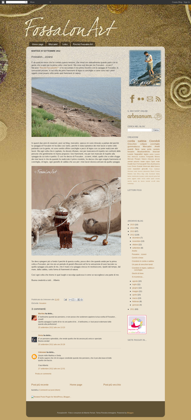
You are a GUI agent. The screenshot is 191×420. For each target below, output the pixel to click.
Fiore (151, 169)
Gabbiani (157, 169)
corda (131, 141)
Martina (41, 313)
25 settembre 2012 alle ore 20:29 (51, 344)
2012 (132, 235)
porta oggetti (132, 178)
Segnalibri (138, 154)
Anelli (157, 146)
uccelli (153, 181)
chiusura (151, 159)
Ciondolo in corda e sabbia (143, 261)
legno (146, 154)
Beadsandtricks (143, 152)
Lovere (130, 154)
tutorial (148, 181)
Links (65, 44)
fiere (137, 149)
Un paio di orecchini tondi (142, 264)
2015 (132, 225)
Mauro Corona (155, 171)
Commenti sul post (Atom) (49, 390)
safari (148, 178)
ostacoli (150, 176)
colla (146, 174)
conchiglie (155, 144)
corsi (129, 169)
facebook (152, 174)
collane (143, 144)
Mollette (130, 174)
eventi (130, 149)
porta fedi (157, 176)
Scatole (139, 166)
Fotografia (149, 156)
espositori (136, 169)
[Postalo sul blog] (73, 299)
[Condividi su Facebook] (78, 299)
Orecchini (132, 144)
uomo (152, 154)
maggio (135, 291)
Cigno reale (155, 161)
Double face (132, 164)
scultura (142, 156)
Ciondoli (154, 141)
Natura (144, 159)
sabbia (142, 141)
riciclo (143, 178)
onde (146, 176)
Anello (134, 251)
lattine (129, 176)
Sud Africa (137, 174)
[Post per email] (65, 299)
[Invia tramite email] (70, 299)
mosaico (141, 176)
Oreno (134, 166)
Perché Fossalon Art (83, 44)
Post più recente (39, 384)
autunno (136, 161)
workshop (131, 183)
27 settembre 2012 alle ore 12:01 (51, 369)
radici (139, 178)
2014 (132, 228)
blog (143, 174)
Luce (129, 166)
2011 (132, 309)
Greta (40, 335)
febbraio (136, 301)
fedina (158, 174)
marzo (135, 298)
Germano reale (132, 171)
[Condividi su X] (75, 299)
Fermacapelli (141, 164)
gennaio (136, 305)
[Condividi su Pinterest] (81, 299)
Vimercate (146, 166)
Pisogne (137, 159)
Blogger (130, 413)
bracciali (156, 152)
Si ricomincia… (138, 277)
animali (130, 161)
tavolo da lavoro (139, 181)
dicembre (136, 238)
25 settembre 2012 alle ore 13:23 (51, 327)
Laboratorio (146, 171)
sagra (148, 161)
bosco (157, 166)
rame (143, 149)
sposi (152, 178)
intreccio (135, 156)
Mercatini (52, 44)
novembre (136, 241)
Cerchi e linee (137, 258)
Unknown (42, 352)
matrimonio (135, 176)
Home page (37, 44)
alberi (153, 166)
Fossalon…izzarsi (139, 254)
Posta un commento (43, 374)
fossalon (42, 303)
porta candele (153, 149)
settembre (136, 248)
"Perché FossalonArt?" (49, 68)
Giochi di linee (138, 273)
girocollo (145, 169)
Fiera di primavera (153, 164)
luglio (134, 284)
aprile (134, 295)
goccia (157, 159)
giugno (135, 288)
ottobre (135, 245)
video (158, 181)
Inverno (140, 171)
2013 (132, 231)
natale (142, 161)
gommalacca (134, 146)
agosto (135, 281)
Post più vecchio (112, 384)
